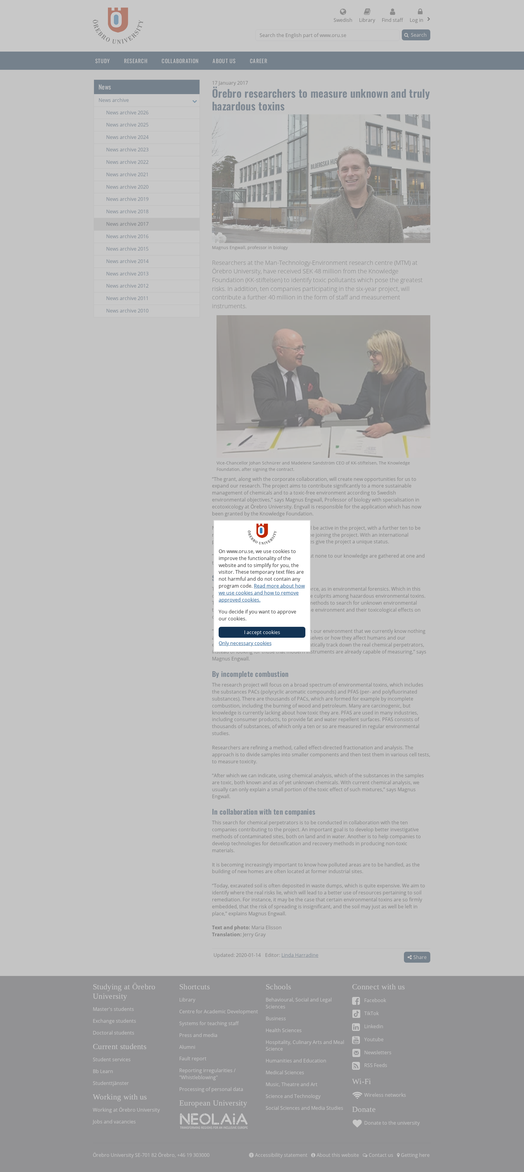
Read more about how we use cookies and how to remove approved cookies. (262, 593)
